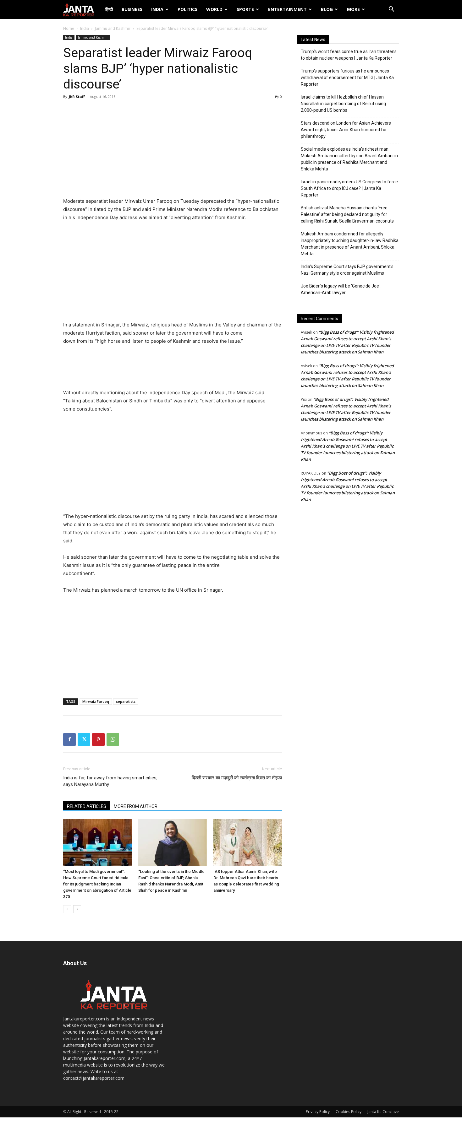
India (157, 9)
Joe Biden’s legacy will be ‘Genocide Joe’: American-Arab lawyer (341, 289)
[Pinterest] (98, 739)
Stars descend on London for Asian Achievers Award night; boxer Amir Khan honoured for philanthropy (346, 130)
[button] (391, 10)
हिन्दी (109, 9)
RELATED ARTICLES (86, 806)
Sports (245, 9)
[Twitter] (84, 739)
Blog (327, 9)
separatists (125, 701)
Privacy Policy (318, 1111)
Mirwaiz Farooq (95, 701)
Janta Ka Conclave (383, 1111)
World (214, 9)
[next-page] (77, 909)
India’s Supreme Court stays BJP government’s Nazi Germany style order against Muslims (347, 270)
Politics (187, 9)
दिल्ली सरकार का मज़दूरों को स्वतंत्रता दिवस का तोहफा (237, 778)
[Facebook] (69, 739)
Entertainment (287, 9)
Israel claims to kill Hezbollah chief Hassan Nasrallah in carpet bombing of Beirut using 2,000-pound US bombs (343, 103)
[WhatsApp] (113, 739)
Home (68, 28)
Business (132, 9)
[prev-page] (67, 909)
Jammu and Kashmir (112, 28)
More (353, 9)
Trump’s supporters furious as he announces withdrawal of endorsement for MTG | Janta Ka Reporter (347, 77)
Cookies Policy (348, 1111)
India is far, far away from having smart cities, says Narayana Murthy (110, 781)
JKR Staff (77, 96)
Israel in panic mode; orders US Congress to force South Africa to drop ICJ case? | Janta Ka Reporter (349, 188)
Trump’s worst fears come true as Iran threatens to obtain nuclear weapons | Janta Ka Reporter (349, 55)
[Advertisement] (172, 150)
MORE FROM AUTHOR (135, 806)
